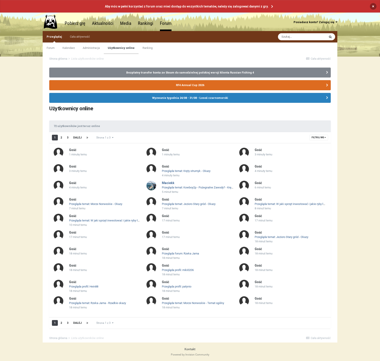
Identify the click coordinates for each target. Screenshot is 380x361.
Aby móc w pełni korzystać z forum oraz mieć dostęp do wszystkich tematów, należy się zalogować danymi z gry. (187, 6)
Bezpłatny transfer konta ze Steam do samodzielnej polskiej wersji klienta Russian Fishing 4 (190, 72)
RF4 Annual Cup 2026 (190, 85)
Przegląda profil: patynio (176, 286)
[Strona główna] (52, 22)
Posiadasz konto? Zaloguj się (315, 22)
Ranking (147, 48)
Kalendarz (68, 48)
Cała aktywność (80, 36)
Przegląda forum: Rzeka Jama (180, 253)
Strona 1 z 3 (104, 137)
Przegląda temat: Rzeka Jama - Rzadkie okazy (97, 303)
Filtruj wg (318, 137)
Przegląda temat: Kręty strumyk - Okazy (186, 171)
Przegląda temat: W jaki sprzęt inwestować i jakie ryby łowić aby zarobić (299, 204)
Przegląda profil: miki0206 (178, 270)
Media (125, 23)
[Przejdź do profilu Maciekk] (151, 185)
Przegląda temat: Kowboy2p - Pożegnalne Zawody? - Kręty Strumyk (203, 187)
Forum (166, 23)
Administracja (91, 48)
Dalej (77, 137)
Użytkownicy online (121, 48)
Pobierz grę (75, 23)
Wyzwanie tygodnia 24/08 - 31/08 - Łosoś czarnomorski (190, 97)
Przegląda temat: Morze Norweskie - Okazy (95, 204)
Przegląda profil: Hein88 (83, 286)
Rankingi (145, 23)
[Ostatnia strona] (87, 137)
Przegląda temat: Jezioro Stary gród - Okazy (189, 204)
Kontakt (190, 349)
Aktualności (102, 23)
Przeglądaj (54, 36)
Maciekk (168, 183)
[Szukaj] (330, 36)
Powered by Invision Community (190, 354)
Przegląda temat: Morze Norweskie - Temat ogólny (193, 303)
